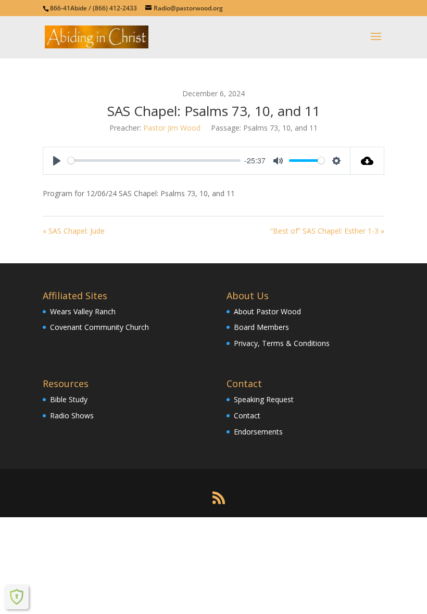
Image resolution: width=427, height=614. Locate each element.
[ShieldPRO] (16, 597)
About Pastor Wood (267, 311)
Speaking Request (264, 399)
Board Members (261, 327)
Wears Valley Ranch (83, 311)
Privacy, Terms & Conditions (282, 343)
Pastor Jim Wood (171, 128)
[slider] (154, 160)
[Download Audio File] (367, 161)
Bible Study (68, 399)
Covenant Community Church (99, 327)
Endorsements (258, 432)
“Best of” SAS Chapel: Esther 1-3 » (327, 231)
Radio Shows (72, 415)
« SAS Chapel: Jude (74, 231)
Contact (247, 415)
